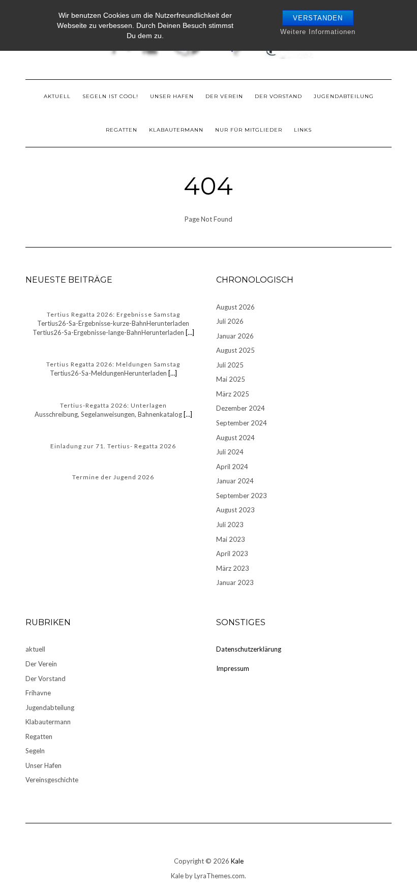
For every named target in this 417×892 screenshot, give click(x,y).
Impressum (232, 668)
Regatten (121, 130)
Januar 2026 (235, 336)
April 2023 (232, 553)
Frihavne (38, 693)
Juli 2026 (230, 321)
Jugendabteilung (344, 96)
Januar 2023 (235, 582)
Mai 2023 (230, 539)
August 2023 (235, 510)
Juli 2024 (230, 452)
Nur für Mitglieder (248, 130)
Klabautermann (176, 130)
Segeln (35, 751)
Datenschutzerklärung (248, 649)
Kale (237, 861)
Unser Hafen (172, 96)
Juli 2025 (230, 365)
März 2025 (232, 394)
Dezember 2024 (240, 408)
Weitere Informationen (317, 32)
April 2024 (232, 467)
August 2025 (235, 350)
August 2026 (235, 307)
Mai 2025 (230, 379)
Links (303, 130)
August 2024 (235, 438)
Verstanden (318, 18)
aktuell (57, 96)
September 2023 (241, 495)
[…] (189, 332)
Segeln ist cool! (110, 96)
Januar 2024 (235, 481)
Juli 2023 (230, 524)
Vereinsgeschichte (51, 780)
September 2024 (241, 423)
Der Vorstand (278, 96)
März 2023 (232, 568)
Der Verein (224, 96)
